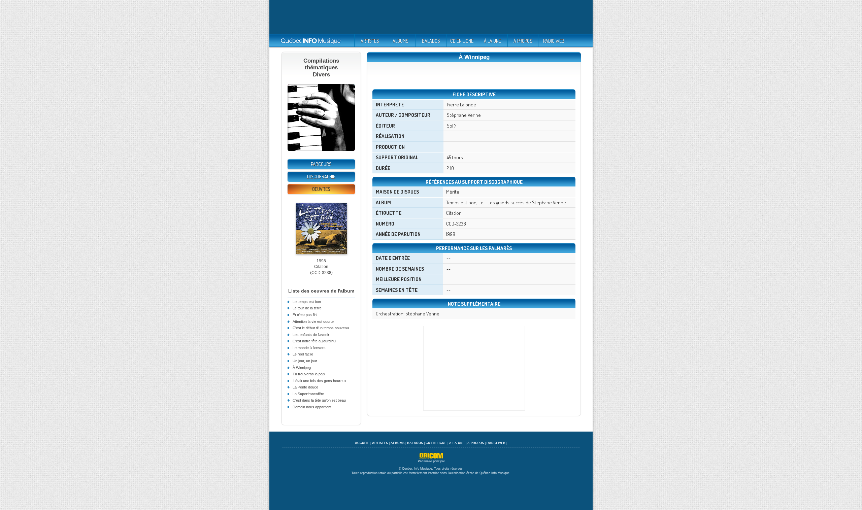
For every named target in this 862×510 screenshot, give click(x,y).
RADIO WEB (553, 41)
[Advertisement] (431, 17)
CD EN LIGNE (461, 41)
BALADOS (431, 41)
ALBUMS (400, 41)
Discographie (321, 176)
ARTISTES (370, 41)
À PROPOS (522, 41)
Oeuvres (321, 189)
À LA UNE (492, 41)
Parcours (321, 164)
